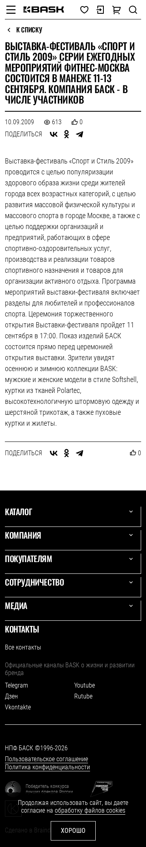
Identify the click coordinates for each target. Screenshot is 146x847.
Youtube (84, 685)
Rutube (83, 696)
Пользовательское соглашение (46, 759)
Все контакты (23, 647)
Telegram (16, 685)
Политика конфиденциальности (47, 767)
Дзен (11, 696)
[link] (44, 9)
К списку (29, 30)
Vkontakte (18, 707)
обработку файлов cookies (90, 810)
